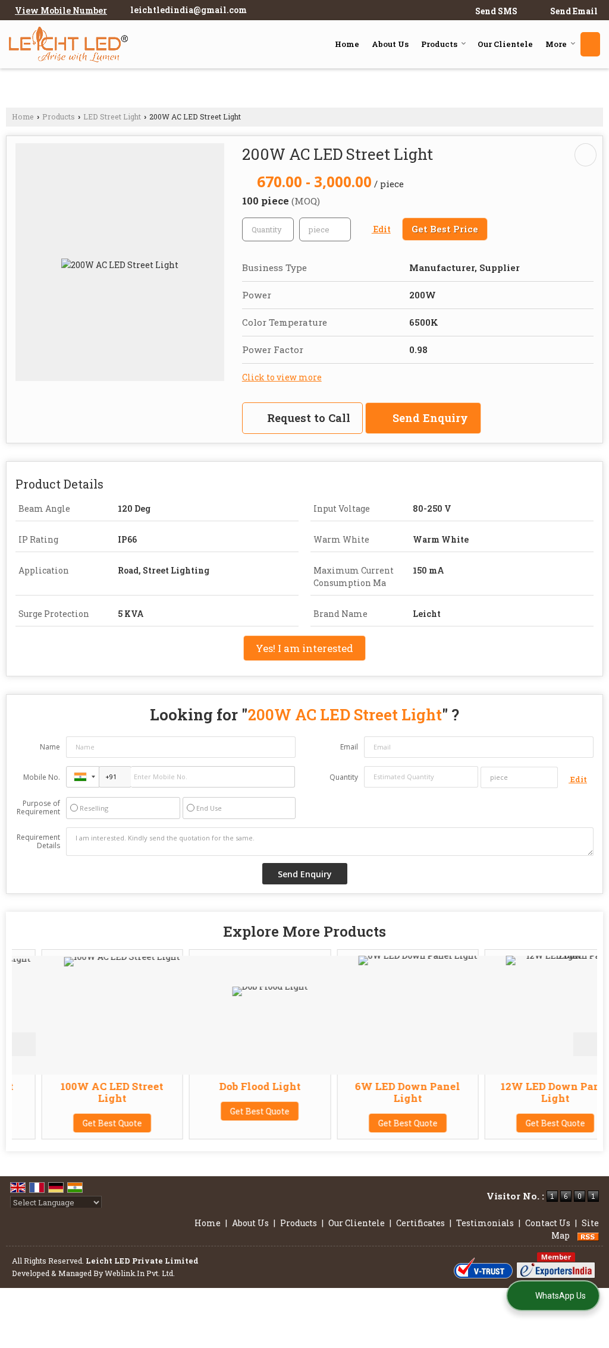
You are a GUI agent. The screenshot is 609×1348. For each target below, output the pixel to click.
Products (439, 44)
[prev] (24, 1044)
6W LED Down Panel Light (383, 1092)
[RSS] (588, 1235)
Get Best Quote (88, 1123)
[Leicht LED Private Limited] (68, 44)
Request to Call (307, 418)
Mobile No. (41, 777)
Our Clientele (505, 44)
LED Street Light (112, 116)
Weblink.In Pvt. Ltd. (140, 1273)
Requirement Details (38, 841)
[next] (585, 1044)
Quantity (343, 777)
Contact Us (547, 1223)
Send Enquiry (429, 418)
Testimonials (485, 1223)
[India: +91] (82, 777)
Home (347, 44)
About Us (390, 44)
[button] (61, 10)
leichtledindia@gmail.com (188, 9)
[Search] (590, 44)
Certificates (420, 1223)
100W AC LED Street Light (87, 1092)
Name (50, 747)
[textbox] (325, 229)
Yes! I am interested (304, 648)
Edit (381, 229)
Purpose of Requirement (38, 807)
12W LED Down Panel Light (531, 1092)
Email (349, 747)
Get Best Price (445, 229)
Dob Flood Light (236, 1086)
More (556, 44)
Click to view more (282, 377)
